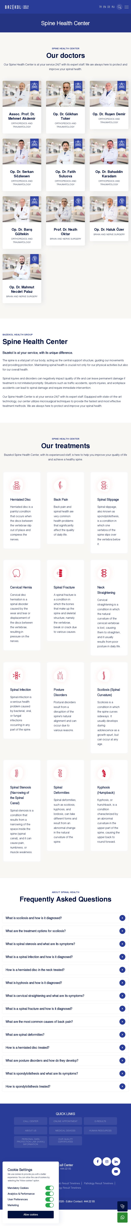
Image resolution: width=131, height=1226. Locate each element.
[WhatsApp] (122, 1217)
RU (113, 6)
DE (108, 6)
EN (104, 6)
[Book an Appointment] (122, 1206)
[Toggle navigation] (126, 6)
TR (100, 6)
